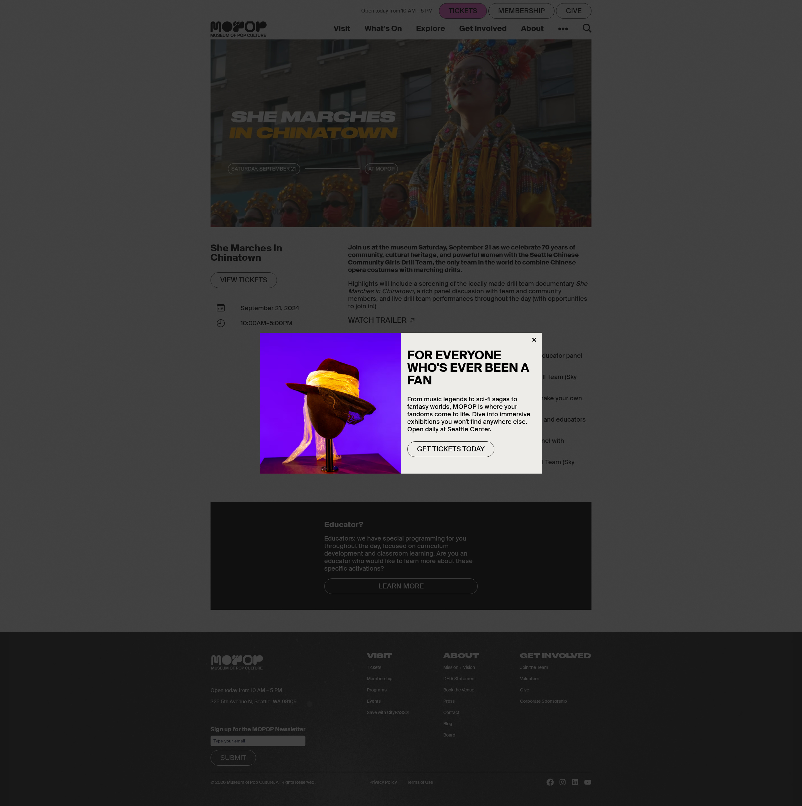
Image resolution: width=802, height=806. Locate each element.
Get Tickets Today (451, 448)
